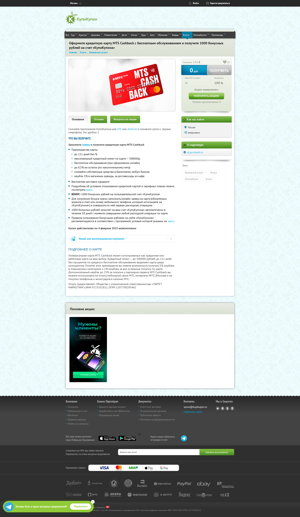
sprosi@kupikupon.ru (195, 407)
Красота (84, 35)
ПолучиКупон (201, 35)
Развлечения (112, 35)
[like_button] (225, 62)
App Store (107, 438)
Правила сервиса (77, 419)
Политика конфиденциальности (157, 419)
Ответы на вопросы (78, 423)
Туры (144, 35)
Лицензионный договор (153, 411)
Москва (73, 3)
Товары (176, 35)
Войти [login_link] (196, 3)
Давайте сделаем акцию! (112, 406)
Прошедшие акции (109, 415)
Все (67, 35)
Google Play (127, 438)
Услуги (187, 35)
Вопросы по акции (125, 119)
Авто (153, 35)
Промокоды (218, 35)
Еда (74, 35)
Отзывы (99, 119)
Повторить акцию (206, 96)
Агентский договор (150, 406)
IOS (119, 129)
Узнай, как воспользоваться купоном (101, 239)
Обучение (164, 35)
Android (132, 129)
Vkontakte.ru (222, 408)
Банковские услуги (194, 172)
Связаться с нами (193, 411)
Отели (135, 35)
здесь (89, 189)
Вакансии (73, 415)
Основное (78, 119)
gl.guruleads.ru (195, 152)
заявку (86, 144)
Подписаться (81, 506)
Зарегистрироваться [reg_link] (220, 3)
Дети (125, 35)
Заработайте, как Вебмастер (114, 411)
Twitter (227, 408)
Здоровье (96, 35)
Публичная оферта (150, 415)
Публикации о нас (77, 411)
